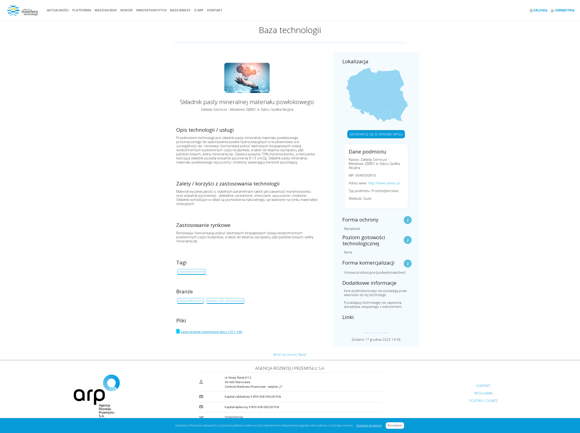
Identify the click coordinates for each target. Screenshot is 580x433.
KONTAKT (215, 10)
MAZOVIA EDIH (106, 10)
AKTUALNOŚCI (58, 10)
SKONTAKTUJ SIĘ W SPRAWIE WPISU (376, 134)
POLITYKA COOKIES (483, 400)
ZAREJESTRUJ (564, 10)
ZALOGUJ (540, 10)
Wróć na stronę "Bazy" (290, 354)
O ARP (199, 10)
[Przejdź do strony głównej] (24, 10)
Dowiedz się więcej (369, 425)
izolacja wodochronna (190, 300)
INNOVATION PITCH (151, 10)
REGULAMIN (483, 393)
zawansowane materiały (191, 271)
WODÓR (127, 10)
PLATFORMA (82, 10)
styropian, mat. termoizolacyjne (225, 300)
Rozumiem (396, 425)
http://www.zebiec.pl (384, 183)
